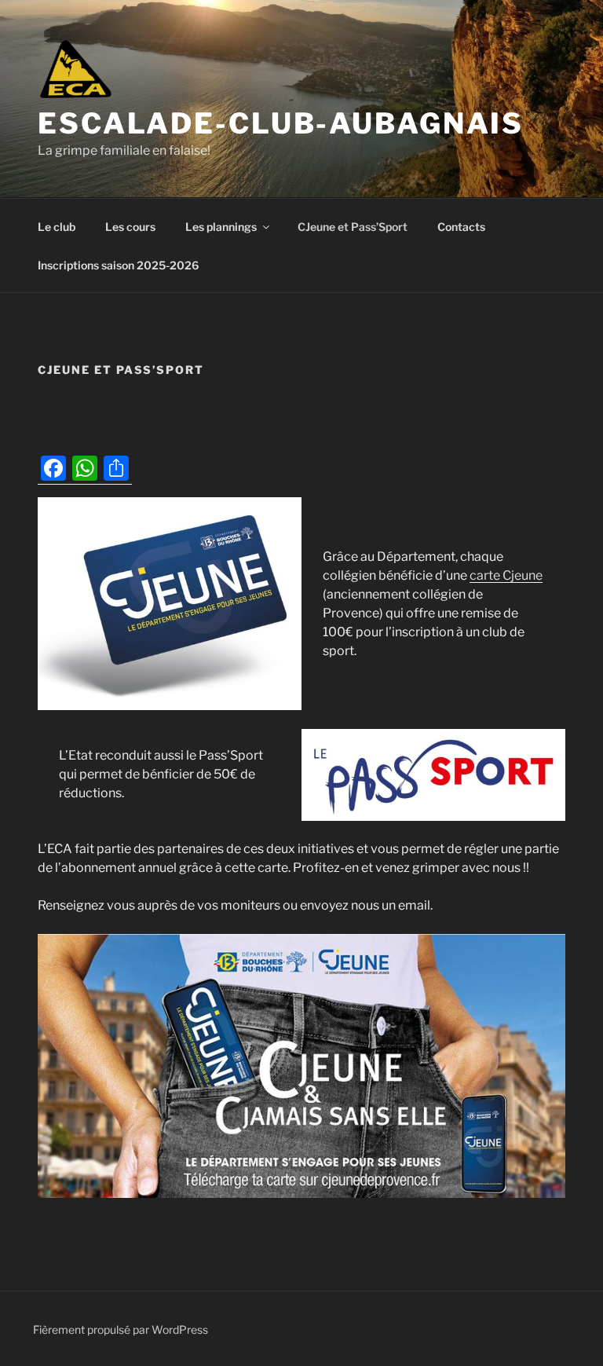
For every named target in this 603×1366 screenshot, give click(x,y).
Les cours (130, 226)
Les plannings (221, 226)
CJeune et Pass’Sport (352, 226)
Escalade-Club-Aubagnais (281, 123)
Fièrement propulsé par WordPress (120, 1329)
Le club (56, 226)
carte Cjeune (506, 575)
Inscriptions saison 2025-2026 (118, 265)
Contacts (461, 226)
